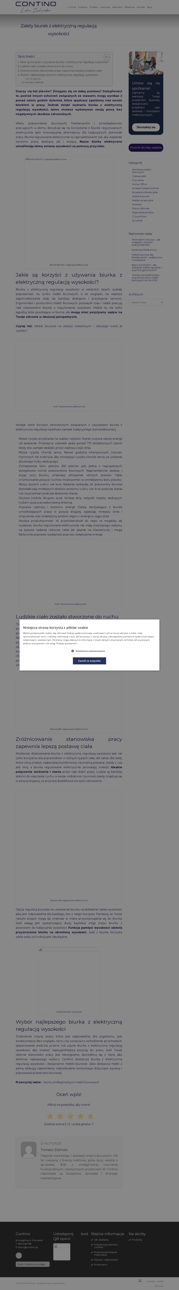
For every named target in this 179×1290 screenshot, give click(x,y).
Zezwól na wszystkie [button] (89, 660)
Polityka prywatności (66, 643)
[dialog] (89, 645)
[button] (89, 651)
